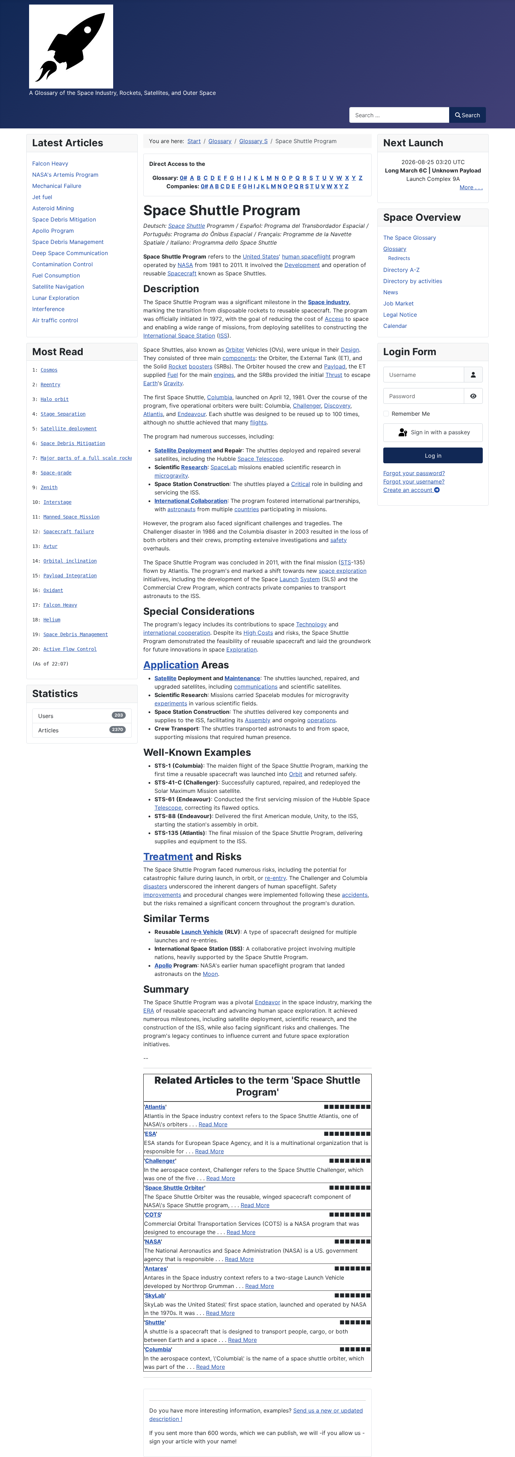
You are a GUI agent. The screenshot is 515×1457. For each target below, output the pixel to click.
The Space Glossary (409, 237)
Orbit (295, 773)
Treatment (168, 857)
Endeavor (267, 1002)
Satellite (165, 678)
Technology (311, 624)
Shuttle (195, 225)
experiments (170, 703)
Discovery (337, 405)
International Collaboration (190, 500)
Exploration (241, 649)
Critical (300, 483)
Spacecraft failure (68, 531)
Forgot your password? (414, 473)
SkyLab (155, 1295)
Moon (210, 973)
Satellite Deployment (183, 450)
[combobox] (399, 115)
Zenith (49, 487)
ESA (150, 1133)
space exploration (342, 570)
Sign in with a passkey (439, 432)
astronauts (181, 509)
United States (261, 256)
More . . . (471, 187)
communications (255, 686)
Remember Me (411, 413)
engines (224, 374)
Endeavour (192, 413)
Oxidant (53, 590)
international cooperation (176, 632)
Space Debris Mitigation (73, 443)
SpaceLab (224, 467)
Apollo (163, 965)
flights (258, 422)
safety (338, 539)
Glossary (394, 248)
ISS (223, 335)
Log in (433, 455)
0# (183, 177)
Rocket (178, 366)
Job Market (398, 303)
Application (171, 665)
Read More (213, 1124)
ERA (148, 1010)
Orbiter (235, 349)
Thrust (333, 374)
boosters (200, 366)
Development (302, 264)
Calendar (395, 325)
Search (471, 115)
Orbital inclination (70, 561)
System (310, 579)
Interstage (57, 502)
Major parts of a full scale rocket (88, 458)
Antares (156, 1268)
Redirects (399, 258)
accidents (355, 894)
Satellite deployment (69, 428)
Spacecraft (182, 273)
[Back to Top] (502, 1444)
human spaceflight (306, 256)
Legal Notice (400, 314)
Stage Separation (63, 414)
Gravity (173, 383)
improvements (162, 894)
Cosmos (49, 370)
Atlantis (153, 413)
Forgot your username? (414, 481)
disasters (155, 886)
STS (346, 562)
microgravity (171, 475)
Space (176, 225)
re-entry (275, 877)
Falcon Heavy (60, 605)
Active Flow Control (70, 649)
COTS (153, 1214)
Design (350, 349)
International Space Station (179, 335)
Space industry (328, 301)
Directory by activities (412, 280)
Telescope (167, 807)
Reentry (50, 384)
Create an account (408, 489)
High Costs (258, 632)
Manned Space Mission (71, 517)
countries (246, 509)
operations (321, 720)
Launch (289, 579)
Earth (150, 383)
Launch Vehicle (202, 931)
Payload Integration (70, 575)
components (238, 357)
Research (194, 467)
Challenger (307, 405)
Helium (51, 619)
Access (334, 318)
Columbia (219, 397)
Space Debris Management (75, 634)
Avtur (50, 546)
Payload (334, 366)
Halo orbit (55, 399)
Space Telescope (260, 458)
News (390, 292)
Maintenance (242, 678)
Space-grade (56, 473)
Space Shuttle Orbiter (174, 1187)
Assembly (257, 720)
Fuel (172, 374)
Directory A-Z (401, 269)
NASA (185, 264)
